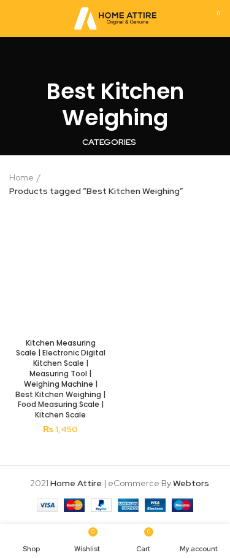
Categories (109, 142)
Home (21, 177)
